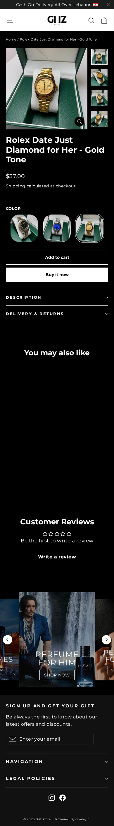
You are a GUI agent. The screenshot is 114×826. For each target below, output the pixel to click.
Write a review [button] (57, 557)
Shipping (15, 186)
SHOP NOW (57, 675)
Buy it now (57, 274)
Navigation (24, 761)
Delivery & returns (35, 314)
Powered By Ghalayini (73, 819)
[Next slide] (106, 639)
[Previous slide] (7, 639)
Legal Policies (31, 778)
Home (11, 39)
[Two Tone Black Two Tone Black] (24, 228)
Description (24, 297)
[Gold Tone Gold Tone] (89, 228)
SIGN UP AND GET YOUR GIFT (50, 706)
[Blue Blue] (57, 228)
